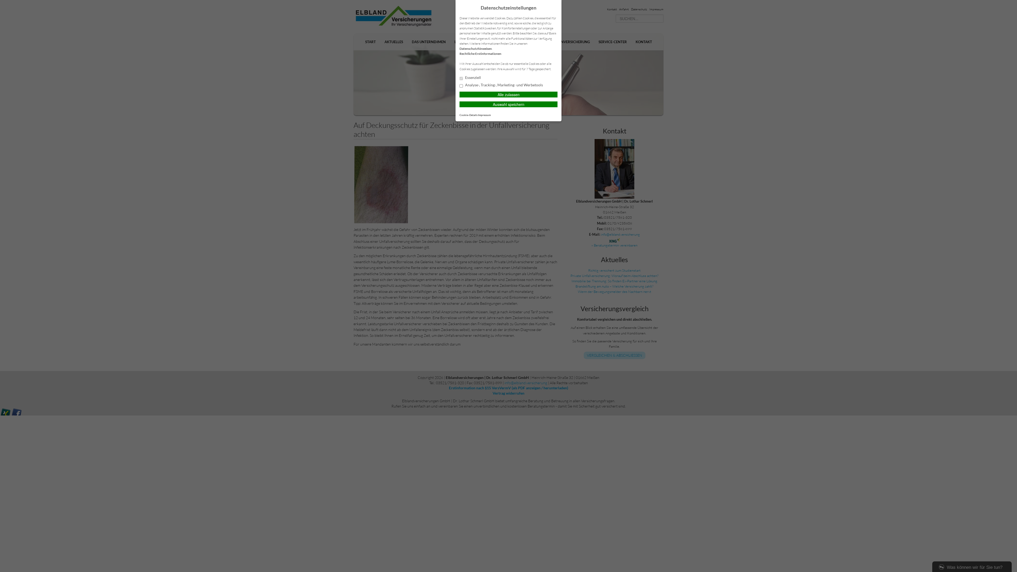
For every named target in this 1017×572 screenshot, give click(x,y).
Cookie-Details (469, 115)
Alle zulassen (509, 94)
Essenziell (472, 77)
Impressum (484, 115)
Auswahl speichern (508, 104)
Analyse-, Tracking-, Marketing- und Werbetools (503, 85)
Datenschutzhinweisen (476, 49)
